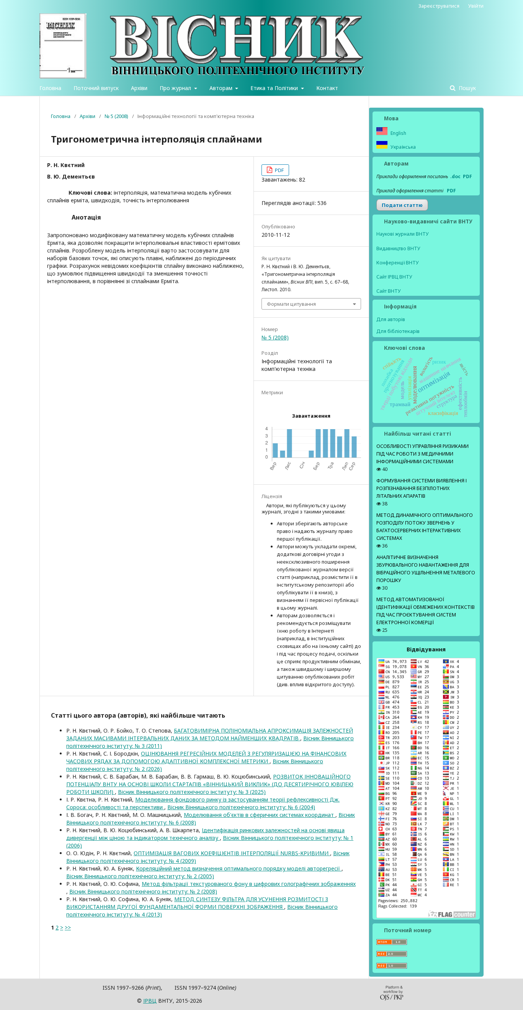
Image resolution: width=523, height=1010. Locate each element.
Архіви (139, 88)
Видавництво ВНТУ (398, 248)
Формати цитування (291, 303)
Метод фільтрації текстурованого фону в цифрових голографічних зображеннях (249, 883)
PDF (279, 170)
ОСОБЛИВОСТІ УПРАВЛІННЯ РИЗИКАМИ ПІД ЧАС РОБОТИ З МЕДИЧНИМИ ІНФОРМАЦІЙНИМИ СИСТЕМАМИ (422, 454)
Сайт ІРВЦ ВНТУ (394, 277)
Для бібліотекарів (398, 331)
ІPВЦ (150, 1000)
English (397, 133)
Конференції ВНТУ (397, 262)
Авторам (221, 88)
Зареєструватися (438, 5)
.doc (455, 176)
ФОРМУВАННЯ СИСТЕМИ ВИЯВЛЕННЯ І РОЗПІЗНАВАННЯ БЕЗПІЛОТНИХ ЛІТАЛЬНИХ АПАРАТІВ (421, 488)
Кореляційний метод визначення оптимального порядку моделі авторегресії (239, 868)
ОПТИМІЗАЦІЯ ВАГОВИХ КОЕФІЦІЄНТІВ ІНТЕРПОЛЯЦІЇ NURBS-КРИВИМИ (232, 853)
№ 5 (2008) (116, 116)
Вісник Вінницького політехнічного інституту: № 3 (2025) (192, 791)
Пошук (466, 88)
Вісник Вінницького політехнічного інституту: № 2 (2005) (140, 876)
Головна (50, 88)
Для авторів (390, 319)
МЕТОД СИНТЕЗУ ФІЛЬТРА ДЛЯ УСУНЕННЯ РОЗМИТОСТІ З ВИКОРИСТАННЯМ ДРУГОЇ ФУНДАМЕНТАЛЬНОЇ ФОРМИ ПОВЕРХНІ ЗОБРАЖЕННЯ (197, 902)
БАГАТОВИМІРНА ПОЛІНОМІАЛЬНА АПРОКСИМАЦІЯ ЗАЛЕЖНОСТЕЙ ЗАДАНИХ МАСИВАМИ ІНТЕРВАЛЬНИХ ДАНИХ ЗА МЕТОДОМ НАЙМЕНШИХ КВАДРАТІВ (209, 734)
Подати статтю (402, 205)
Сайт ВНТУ (388, 291)
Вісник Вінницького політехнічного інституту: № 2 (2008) (143, 891)
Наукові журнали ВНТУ (402, 234)
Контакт (327, 88)
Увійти (476, 5)
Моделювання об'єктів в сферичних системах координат (259, 814)
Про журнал (176, 88)
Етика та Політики (274, 88)
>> (68, 927)
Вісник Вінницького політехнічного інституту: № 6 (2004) (241, 807)
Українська (402, 147)
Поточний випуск (96, 88)
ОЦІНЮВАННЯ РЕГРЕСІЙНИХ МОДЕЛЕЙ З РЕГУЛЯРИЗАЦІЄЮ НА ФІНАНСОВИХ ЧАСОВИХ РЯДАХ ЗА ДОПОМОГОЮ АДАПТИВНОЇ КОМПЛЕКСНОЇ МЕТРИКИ (206, 757)
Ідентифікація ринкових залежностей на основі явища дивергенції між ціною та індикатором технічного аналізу (205, 833)
